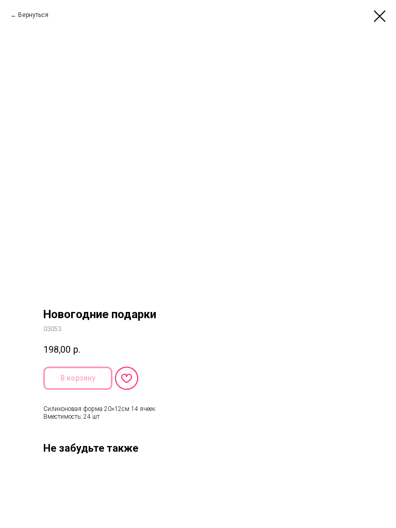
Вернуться (33, 15)
